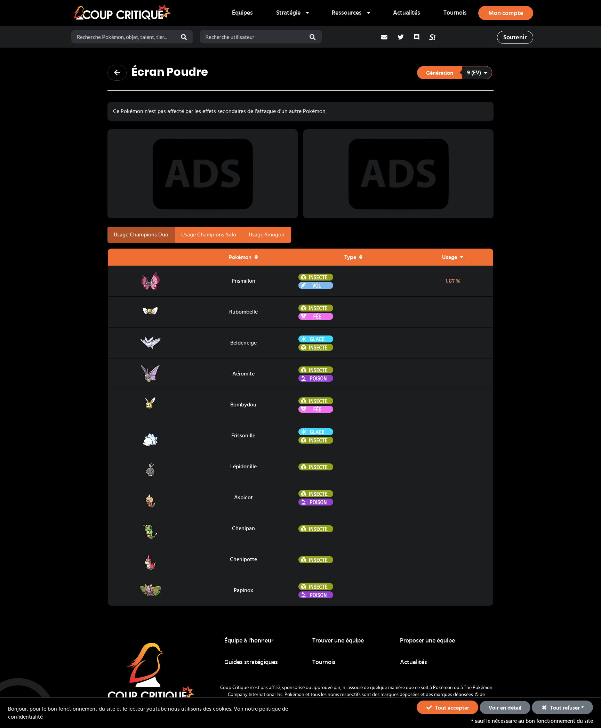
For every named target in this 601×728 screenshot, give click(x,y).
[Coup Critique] (123, 13)
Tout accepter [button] (451, 708)
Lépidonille (243, 466)
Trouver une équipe (338, 641)
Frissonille (243, 435)
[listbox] (292, 13)
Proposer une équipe (427, 641)
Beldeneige (243, 343)
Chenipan (243, 528)
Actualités (406, 13)
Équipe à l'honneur (248, 641)
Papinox (243, 590)
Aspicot (243, 497)
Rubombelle (243, 312)
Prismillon (243, 281)
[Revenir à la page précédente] (117, 73)
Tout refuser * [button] (566, 708)
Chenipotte (243, 559)
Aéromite (243, 374)
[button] (454, 72)
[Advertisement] (202, 173)
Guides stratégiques (251, 662)
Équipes (242, 13)
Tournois (455, 13)
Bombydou (243, 404)
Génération (439, 73)
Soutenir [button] (515, 37)
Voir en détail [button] (505, 708)
